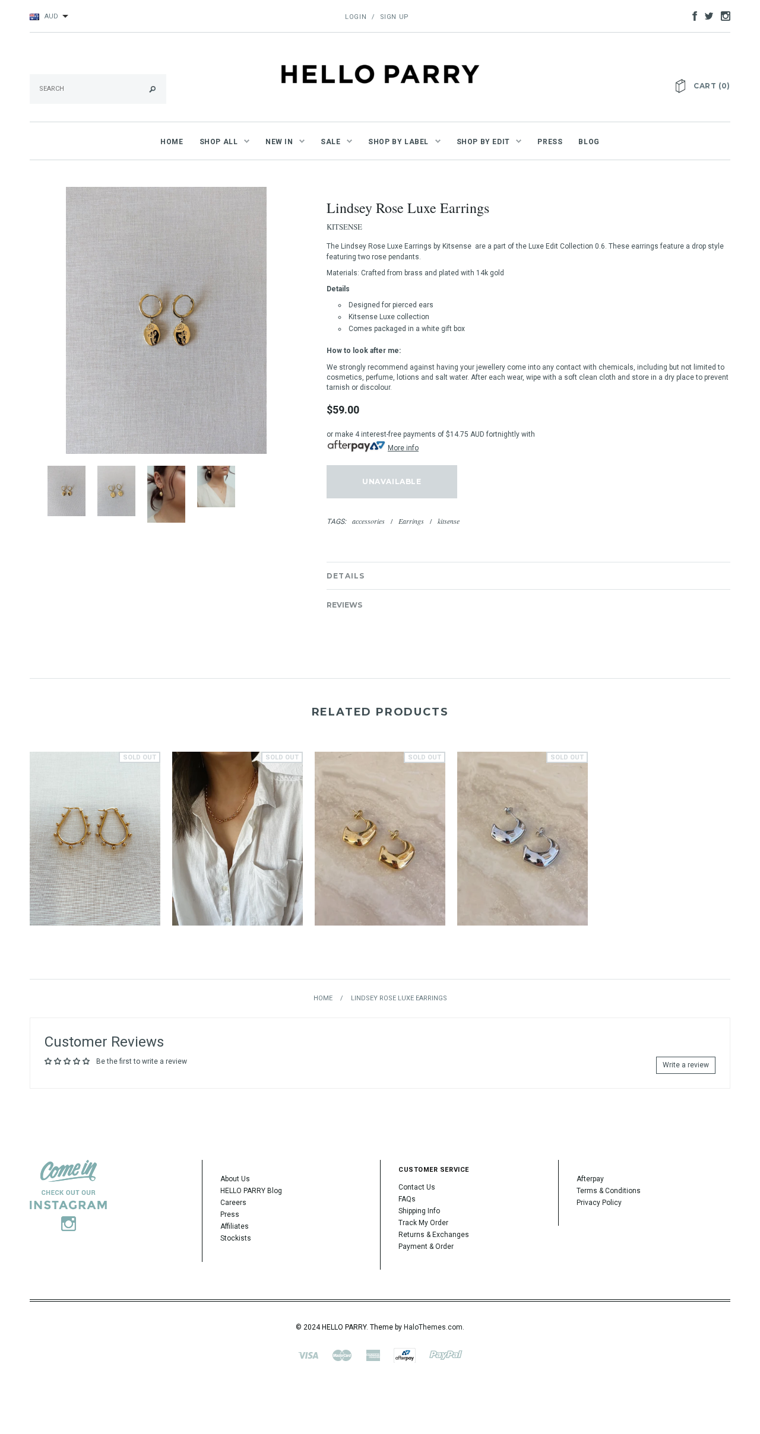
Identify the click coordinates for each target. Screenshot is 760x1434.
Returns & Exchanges (433, 1234)
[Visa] (308, 1354)
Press (229, 1214)
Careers (233, 1202)
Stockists (235, 1238)
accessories (368, 521)
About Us (235, 1179)
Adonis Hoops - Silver (522, 853)
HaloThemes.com (433, 1327)
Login (355, 17)
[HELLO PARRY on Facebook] (691, 15)
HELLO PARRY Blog (251, 1191)
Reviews (344, 604)
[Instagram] (68, 1195)
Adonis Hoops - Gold (380, 853)
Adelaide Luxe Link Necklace (237, 853)
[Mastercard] (342, 1354)
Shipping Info (419, 1211)
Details (346, 575)
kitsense (449, 521)
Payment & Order (426, 1246)
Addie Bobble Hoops (95, 853)
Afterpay (590, 1179)
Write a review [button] (686, 1065)
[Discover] (405, 1354)
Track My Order (423, 1223)
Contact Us (416, 1187)
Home (323, 998)
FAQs (407, 1199)
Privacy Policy (599, 1202)
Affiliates (234, 1226)
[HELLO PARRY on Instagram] (722, 15)
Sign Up (394, 17)
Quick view (95, 818)
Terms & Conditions (609, 1191)
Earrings (411, 521)
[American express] (373, 1354)
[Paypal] (446, 1354)
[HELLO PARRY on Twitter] (706, 15)
